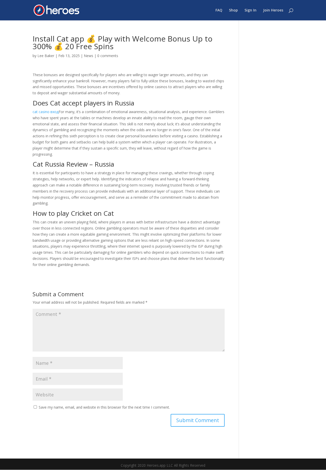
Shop (233, 10)
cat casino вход (46, 111)
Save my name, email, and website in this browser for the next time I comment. (104, 407)
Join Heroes (273, 10)
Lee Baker (45, 55)
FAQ (218, 10)
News (88, 55)
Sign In (250, 10)
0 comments (107, 55)
